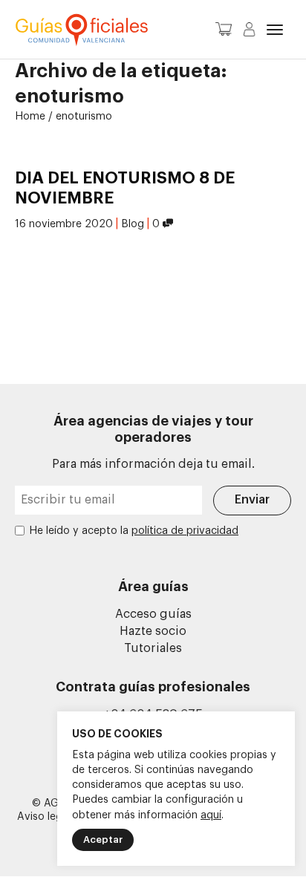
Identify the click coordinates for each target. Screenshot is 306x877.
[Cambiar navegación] (274, 29)
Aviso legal (44, 817)
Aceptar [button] (103, 839)
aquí (211, 815)
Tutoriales (153, 648)
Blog (132, 224)
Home (30, 116)
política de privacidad (184, 531)
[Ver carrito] (223, 33)
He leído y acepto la (133, 531)
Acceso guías (153, 614)
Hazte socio (153, 631)
